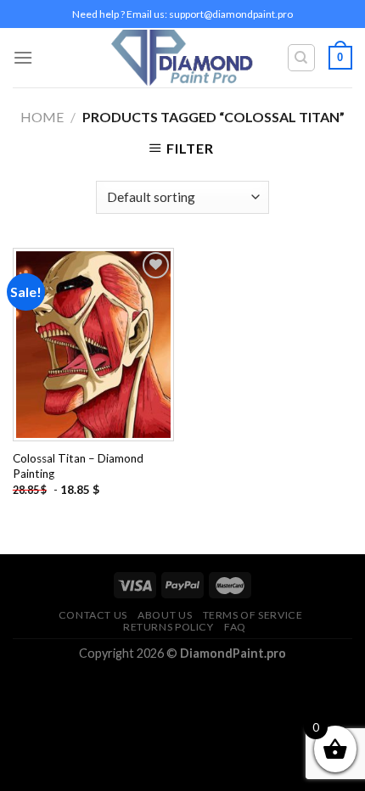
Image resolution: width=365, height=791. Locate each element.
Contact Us (93, 615)
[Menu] (23, 57)
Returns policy (168, 626)
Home (42, 117)
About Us (165, 615)
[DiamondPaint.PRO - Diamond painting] (183, 58)
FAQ (235, 626)
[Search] (302, 57)
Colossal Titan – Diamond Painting (78, 466)
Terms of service (253, 615)
